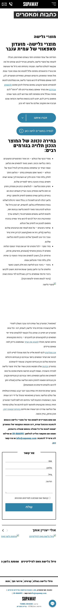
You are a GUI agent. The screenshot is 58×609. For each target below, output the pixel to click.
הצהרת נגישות (26, 590)
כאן (54, 443)
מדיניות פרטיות (13, 590)
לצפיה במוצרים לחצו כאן (39, 130)
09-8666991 (18, 433)
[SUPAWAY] (30, 3)
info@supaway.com (26, 438)
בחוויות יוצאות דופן (12, 409)
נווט (34, 590)
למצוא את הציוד (31, 342)
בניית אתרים (22, 606)
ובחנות (45, 366)
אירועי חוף (17, 581)
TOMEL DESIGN (26, 604)
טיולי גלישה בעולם (43, 581)
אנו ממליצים (50, 352)
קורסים (27, 581)
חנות (7, 581)
